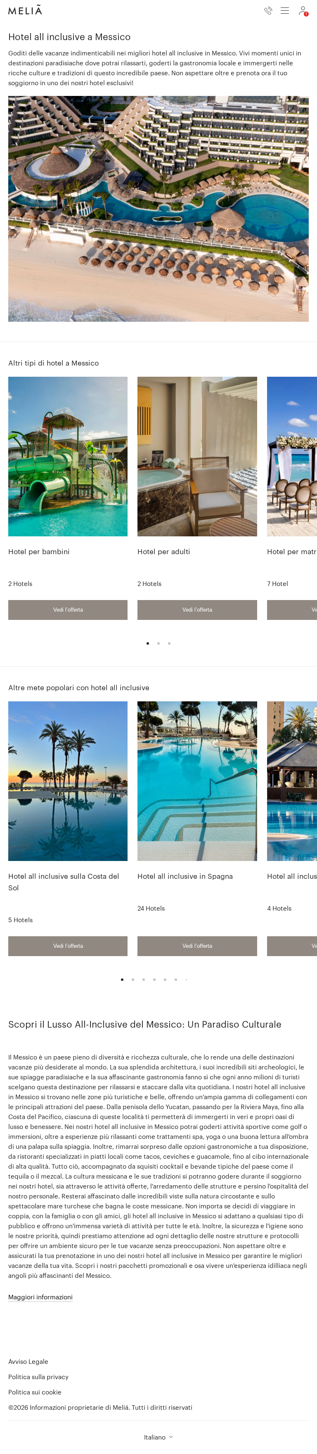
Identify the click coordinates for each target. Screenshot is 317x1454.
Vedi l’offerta (68, 610)
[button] (158, 1437)
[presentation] (285, 10)
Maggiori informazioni (40, 1297)
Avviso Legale (28, 1361)
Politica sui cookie (35, 1392)
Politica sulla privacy (38, 1376)
